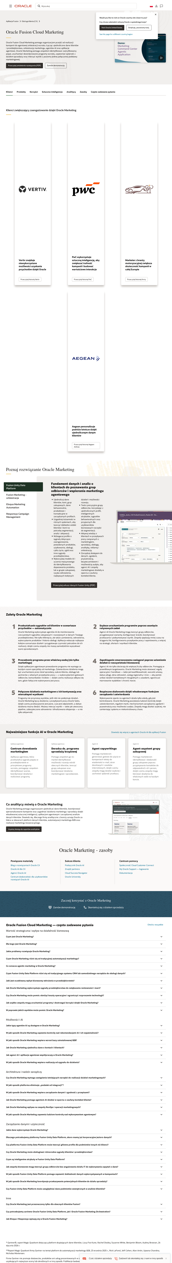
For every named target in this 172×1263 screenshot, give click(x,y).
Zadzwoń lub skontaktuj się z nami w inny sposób (141, 1258)
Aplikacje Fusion (12, 21)
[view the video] (140, 48)
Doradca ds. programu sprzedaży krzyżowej (65, 750)
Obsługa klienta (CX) (30, 21)
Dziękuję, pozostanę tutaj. (138, 27)
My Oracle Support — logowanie (134, 869)
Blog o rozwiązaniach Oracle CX (25, 865)
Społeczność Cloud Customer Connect (136, 865)
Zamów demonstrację (56, 65)
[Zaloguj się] (156, 6)
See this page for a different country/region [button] (116, 34)
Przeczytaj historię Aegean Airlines (84, 445)
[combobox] (86, 6)
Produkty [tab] (21, 91)
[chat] (84, 1258)
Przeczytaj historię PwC (83, 279)
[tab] (23, 487)
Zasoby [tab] (83, 91)
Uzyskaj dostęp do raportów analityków (24, 829)
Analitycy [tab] (71, 91)
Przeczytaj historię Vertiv (30, 279)
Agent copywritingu (104, 748)
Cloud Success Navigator (76, 873)
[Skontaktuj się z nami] (161, 6)
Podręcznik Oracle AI (74, 865)
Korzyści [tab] (34, 91)
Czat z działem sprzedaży (100, 1258)
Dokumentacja (126, 873)
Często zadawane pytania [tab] (103, 91)
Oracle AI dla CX (18, 869)
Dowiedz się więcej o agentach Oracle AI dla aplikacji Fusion (138, 732)
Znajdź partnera (72, 869)
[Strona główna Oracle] (23, 6)
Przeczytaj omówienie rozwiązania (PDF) (24, 65)
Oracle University (73, 876)
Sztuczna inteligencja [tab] (52, 91)
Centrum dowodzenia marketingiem (24, 750)
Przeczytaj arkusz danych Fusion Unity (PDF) (74, 585)
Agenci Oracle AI (18, 873)
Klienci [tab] (9, 91)
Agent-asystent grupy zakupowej (146, 750)
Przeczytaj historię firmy (136, 279)
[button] (10, 6)
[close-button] (166, 1258)
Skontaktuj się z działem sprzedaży (106, 907)
